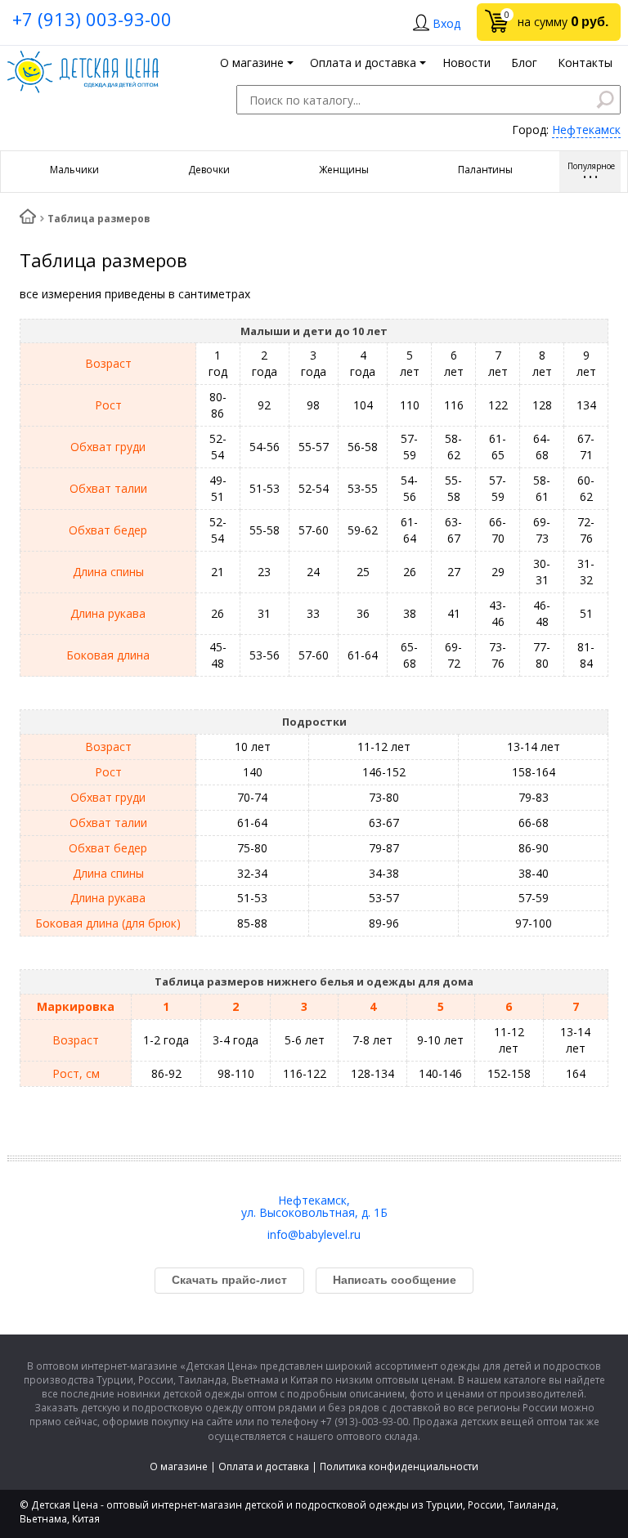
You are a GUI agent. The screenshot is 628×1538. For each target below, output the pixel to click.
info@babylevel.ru (314, 1234)
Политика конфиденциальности (399, 1466)
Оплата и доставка (263, 1466)
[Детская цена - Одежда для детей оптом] (83, 58)
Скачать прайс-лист (229, 1279)
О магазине (179, 1466)
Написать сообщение (394, 1279)
